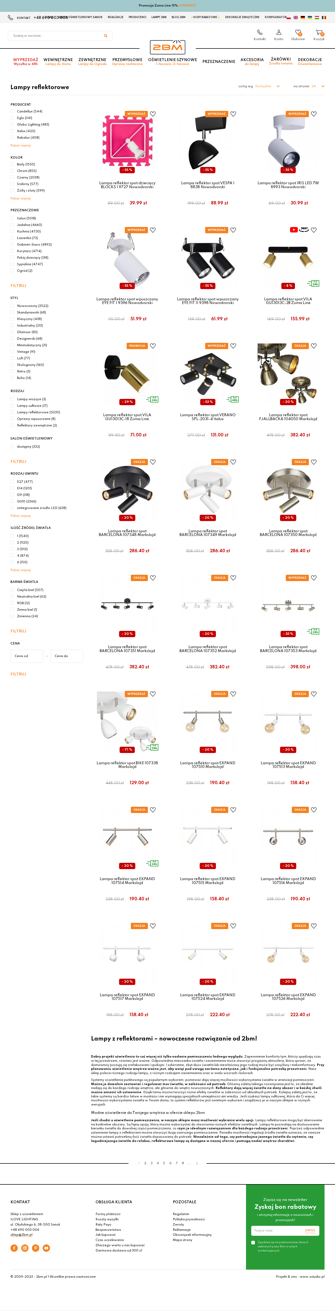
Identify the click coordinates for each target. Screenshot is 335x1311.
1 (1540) (23, 536)
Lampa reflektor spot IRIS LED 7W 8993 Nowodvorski (288, 185)
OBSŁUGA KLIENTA (114, 1202)
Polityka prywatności (189, 1219)
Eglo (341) (24, 118)
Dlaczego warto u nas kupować (120, 1245)
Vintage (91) (26, 352)
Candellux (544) (29, 111)
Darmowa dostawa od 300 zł (119, 1250)
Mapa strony (182, 1240)
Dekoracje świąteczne (242, 17)
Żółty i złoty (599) (31, 190)
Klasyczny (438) (29, 319)
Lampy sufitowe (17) (32, 406)
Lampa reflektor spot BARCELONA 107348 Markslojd (127, 533)
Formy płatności (108, 1214)
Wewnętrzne (58, 62)
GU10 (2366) (26, 501)
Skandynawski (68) (31, 312)
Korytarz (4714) (29, 251)
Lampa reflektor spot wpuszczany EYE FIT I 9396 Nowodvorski (127, 301)
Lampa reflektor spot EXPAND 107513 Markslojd (288, 765)
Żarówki (281, 61)
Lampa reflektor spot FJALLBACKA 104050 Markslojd (288, 417)
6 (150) (22, 562)
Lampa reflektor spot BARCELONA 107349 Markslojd (208, 533)
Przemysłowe (127, 62)
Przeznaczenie (218, 62)
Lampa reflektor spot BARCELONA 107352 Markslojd (208, 649)
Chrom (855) (27, 171)
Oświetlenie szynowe (172, 62)
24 (314, 86)
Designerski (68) (29, 338)
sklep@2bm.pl (21, 1235)
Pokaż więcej (20, 145)
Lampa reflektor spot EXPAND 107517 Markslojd (127, 997)
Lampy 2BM (159, 17)
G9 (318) (23, 495)
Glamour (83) (27, 332)
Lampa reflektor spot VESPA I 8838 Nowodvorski (207, 185)
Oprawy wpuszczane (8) (36, 419)
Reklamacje (182, 1230)
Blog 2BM (178, 17)
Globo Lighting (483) (33, 124)
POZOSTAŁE (184, 1202)
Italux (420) (26, 131)
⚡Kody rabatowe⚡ (205, 17)
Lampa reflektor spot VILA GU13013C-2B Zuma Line (288, 301)
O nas (48, 17)
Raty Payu (103, 1224)
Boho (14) (24, 378)
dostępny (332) (28, 446)
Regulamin (181, 1214)
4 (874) (23, 555)
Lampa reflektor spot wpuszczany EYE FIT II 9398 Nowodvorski (208, 301)
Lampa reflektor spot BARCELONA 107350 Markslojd (288, 533)
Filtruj (18, 286)
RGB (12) (23, 603)
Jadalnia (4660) (29, 225)
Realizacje (116, 17)
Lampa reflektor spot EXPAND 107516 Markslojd (288, 881)
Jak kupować (106, 1235)
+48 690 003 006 (24, 1230)
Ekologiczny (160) (30, 365)
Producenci (137, 17)
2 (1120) (23, 542)
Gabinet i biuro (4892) (34, 244)
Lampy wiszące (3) (31, 399)
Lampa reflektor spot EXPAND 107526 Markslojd (288, 997)
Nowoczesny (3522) (32, 306)
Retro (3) (23, 371)
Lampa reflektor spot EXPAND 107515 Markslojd (207, 881)
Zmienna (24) (27, 616)
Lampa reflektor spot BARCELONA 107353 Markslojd (288, 649)
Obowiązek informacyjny (192, 1235)
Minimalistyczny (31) (32, 345)
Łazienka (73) (27, 238)
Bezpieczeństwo (108, 1230)
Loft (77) (23, 358)
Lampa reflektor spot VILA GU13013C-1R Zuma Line (127, 417)
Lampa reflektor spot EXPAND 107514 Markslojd (127, 881)
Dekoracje (310, 62)
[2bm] (167, 47)
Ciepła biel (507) (30, 590)
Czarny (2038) (28, 177)
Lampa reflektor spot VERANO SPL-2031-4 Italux (208, 417)
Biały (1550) (26, 164)
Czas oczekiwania (110, 1240)
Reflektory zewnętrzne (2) (37, 425)
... (189, 1163)
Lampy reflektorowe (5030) (38, 412)
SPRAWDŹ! (187, 5)
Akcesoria (252, 62)
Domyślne (263, 86)
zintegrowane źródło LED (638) (41, 508)
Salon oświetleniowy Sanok (80, 17)
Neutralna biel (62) (31, 596)
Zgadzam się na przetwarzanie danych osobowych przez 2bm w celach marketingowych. (283, 1246)
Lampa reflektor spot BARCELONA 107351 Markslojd (127, 649)
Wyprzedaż (25, 62)
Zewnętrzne (92, 62)
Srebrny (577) (27, 184)
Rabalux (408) (28, 137)
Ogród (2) (24, 271)
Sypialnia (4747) (30, 264)
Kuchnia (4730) (29, 231)
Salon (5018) (26, 218)
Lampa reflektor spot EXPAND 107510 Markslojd (207, 765)
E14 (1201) (24, 488)
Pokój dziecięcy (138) (32, 257)
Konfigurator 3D (278, 17)
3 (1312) (22, 549)
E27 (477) (25, 482)
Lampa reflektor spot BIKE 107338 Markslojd (127, 765)
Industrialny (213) (30, 325)
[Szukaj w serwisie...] (105, 36)
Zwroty (178, 1224)
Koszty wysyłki (107, 1219)
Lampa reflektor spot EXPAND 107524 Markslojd (207, 997)
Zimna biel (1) (27, 609)
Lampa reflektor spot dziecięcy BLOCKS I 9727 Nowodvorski (127, 185)
